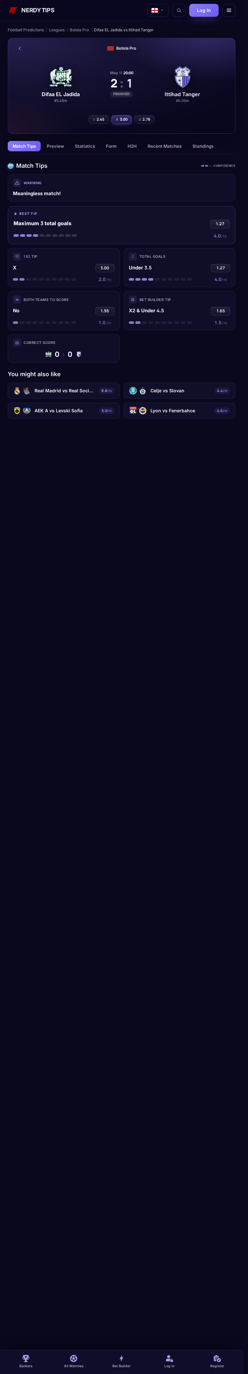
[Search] (178, 10)
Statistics (85, 146)
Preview (55, 146)
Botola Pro (79, 29)
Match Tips (24, 146)
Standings (202, 146)
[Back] (19, 48)
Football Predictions (26, 29)
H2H (132, 146)
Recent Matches (164, 146)
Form (111, 146)
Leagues (57, 29)
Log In (204, 10)
